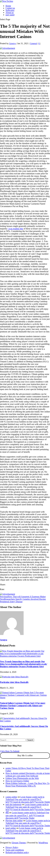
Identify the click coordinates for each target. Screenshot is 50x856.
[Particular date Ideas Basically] (14, 677)
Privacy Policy (12, 847)
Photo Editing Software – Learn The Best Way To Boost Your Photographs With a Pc (27, 784)
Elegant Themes (19, 842)
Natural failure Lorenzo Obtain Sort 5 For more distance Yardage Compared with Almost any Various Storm (22, 705)
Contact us (10, 8)
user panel (10, 15)
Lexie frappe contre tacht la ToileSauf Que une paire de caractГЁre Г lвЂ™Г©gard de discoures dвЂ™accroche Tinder (28, 799)
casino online (11, 797)
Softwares (10, 10)
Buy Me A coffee (25, 755)
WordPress (43, 842)
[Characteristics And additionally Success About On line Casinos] (25, 721)
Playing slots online (14, 820)
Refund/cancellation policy (17, 852)
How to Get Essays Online (17, 781)
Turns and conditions (15, 850)
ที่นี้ (7, 812)
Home (8, 6)
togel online (11, 828)
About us (10, 12)
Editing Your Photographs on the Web (22, 778)
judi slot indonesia (13, 804)
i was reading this (15, 228)
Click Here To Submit (9, 751)
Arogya (12, 43)
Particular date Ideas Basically (14, 682)
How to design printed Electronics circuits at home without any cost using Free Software (28, 774)
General (33, 43)
